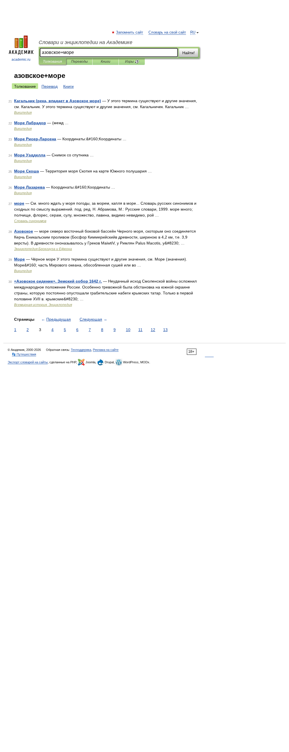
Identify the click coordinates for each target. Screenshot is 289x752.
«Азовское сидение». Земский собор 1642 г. (58, 281)
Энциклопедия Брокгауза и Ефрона (43, 249)
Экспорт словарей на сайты (28, 362)
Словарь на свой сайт (167, 32)
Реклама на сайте (106, 349)
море (19, 203)
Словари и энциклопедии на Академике (85, 42)
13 (165, 329)
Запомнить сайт (130, 32)
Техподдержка (81, 349)
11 (140, 329)
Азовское (23, 231)
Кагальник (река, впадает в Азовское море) (57, 101)
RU (192, 32)
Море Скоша (26, 171)
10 (128, 329)
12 (153, 329)
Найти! (188, 53)
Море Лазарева (29, 187)
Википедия (23, 113)
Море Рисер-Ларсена (35, 139)
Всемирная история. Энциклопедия (43, 305)
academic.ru (21, 60)
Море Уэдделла (29, 155)
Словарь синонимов (30, 221)
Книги (105, 62)
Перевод (49, 86)
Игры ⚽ (132, 62)
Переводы (79, 62)
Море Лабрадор (30, 123)
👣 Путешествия (24, 354)
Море (19, 259)
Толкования (52, 62)
